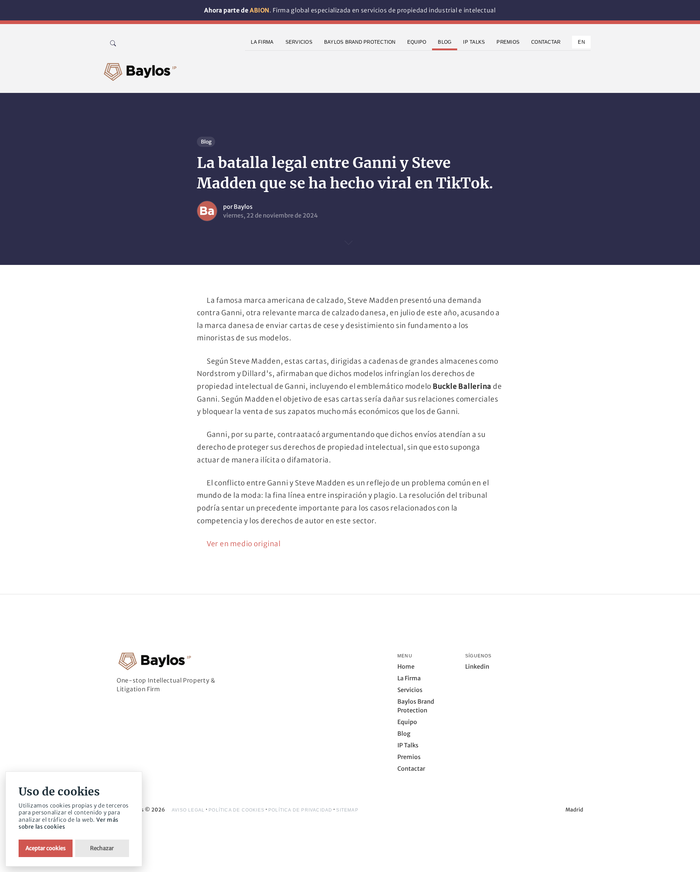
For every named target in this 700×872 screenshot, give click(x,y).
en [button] (581, 42)
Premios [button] (508, 42)
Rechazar (102, 848)
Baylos (243, 206)
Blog (206, 141)
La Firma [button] (262, 42)
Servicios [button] (298, 42)
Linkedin (477, 666)
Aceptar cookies (46, 848)
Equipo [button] (417, 42)
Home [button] (406, 666)
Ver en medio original (244, 543)
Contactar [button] (545, 42)
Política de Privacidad (300, 810)
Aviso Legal (188, 810)
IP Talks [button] (474, 42)
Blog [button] (444, 42)
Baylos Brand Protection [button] (360, 42)
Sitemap (347, 810)
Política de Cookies (236, 810)
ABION (259, 10)
